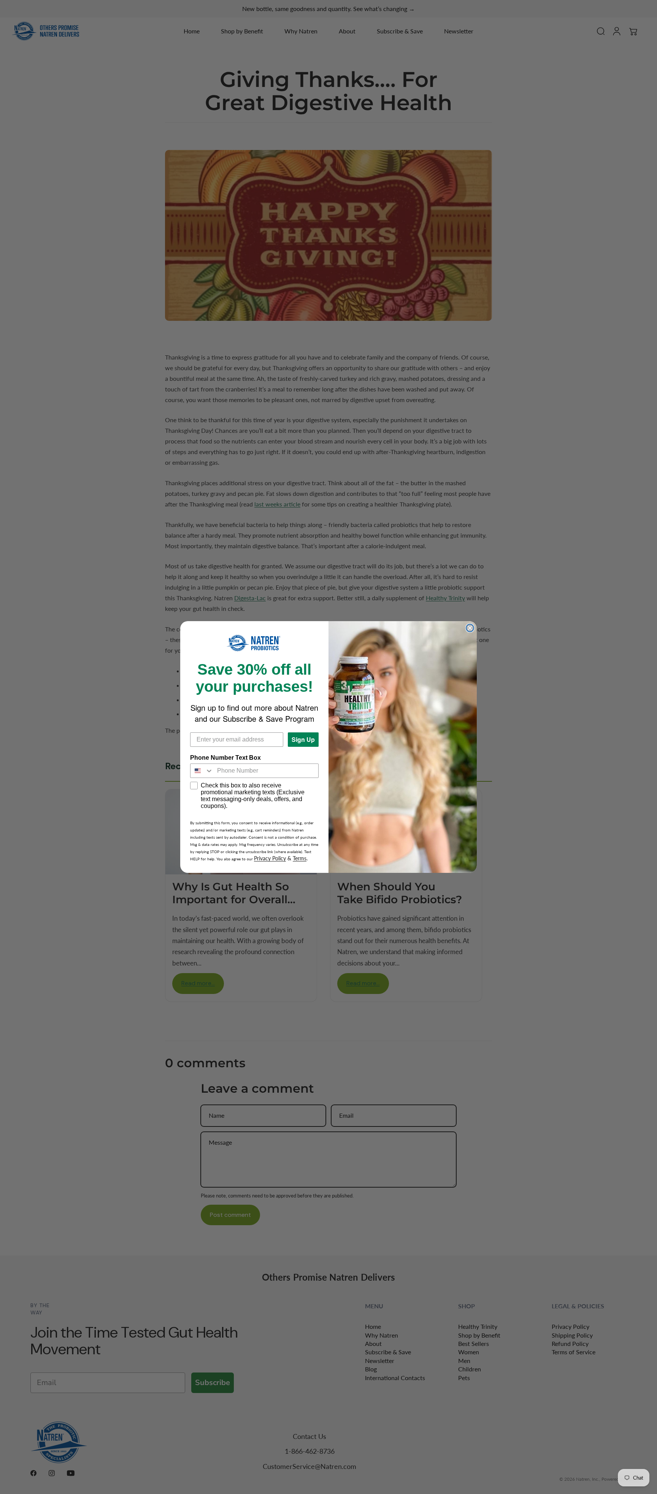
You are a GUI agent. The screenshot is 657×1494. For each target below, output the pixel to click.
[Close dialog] (470, 628)
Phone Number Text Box (225, 757)
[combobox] (201, 771)
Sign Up (303, 739)
